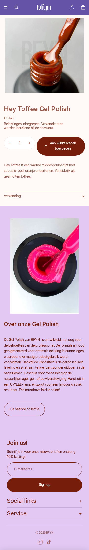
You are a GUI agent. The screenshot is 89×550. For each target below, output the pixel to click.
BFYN (50, 533)
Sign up (44, 484)
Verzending (12, 196)
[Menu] (5, 7)
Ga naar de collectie (24, 409)
